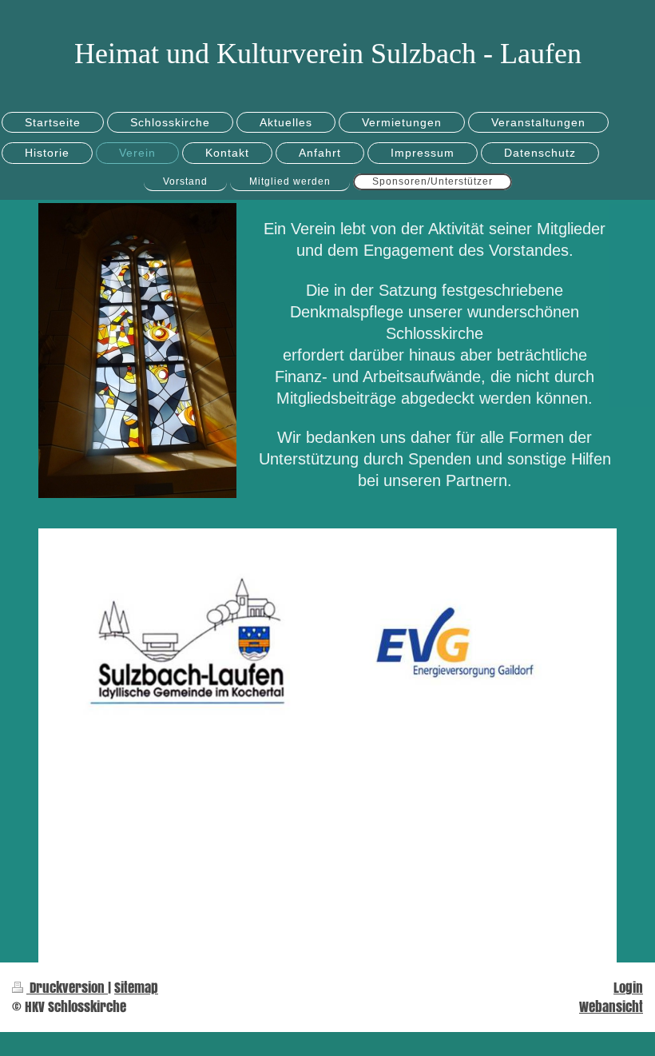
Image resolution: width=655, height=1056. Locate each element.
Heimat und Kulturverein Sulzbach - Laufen (328, 54)
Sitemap (136, 988)
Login (628, 988)
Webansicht (611, 1007)
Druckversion (67, 988)
